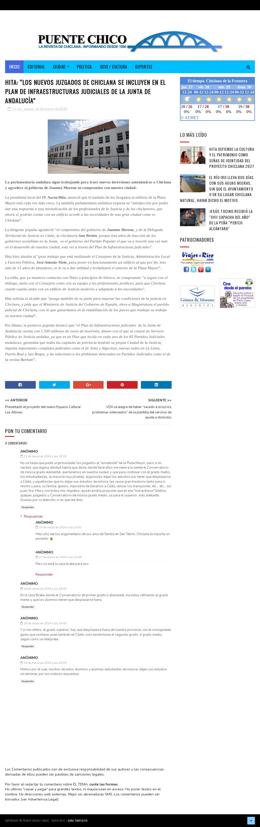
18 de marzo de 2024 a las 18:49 (45, 663)
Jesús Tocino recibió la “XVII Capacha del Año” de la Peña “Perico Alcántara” (231, 219)
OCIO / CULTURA (113, 67)
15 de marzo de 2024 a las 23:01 (60, 527)
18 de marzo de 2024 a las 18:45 (45, 623)
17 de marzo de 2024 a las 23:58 (60, 557)
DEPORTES (143, 67)
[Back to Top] (251, 820)
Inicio (14, 67)
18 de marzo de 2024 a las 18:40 (45, 589)
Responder (28, 507)
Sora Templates (78, 820)
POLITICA (84, 67)
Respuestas (33, 516)
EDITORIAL (36, 67)
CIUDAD (59, 67)
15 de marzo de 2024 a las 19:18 (45, 456)
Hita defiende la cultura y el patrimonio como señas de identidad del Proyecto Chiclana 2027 (231, 157)
